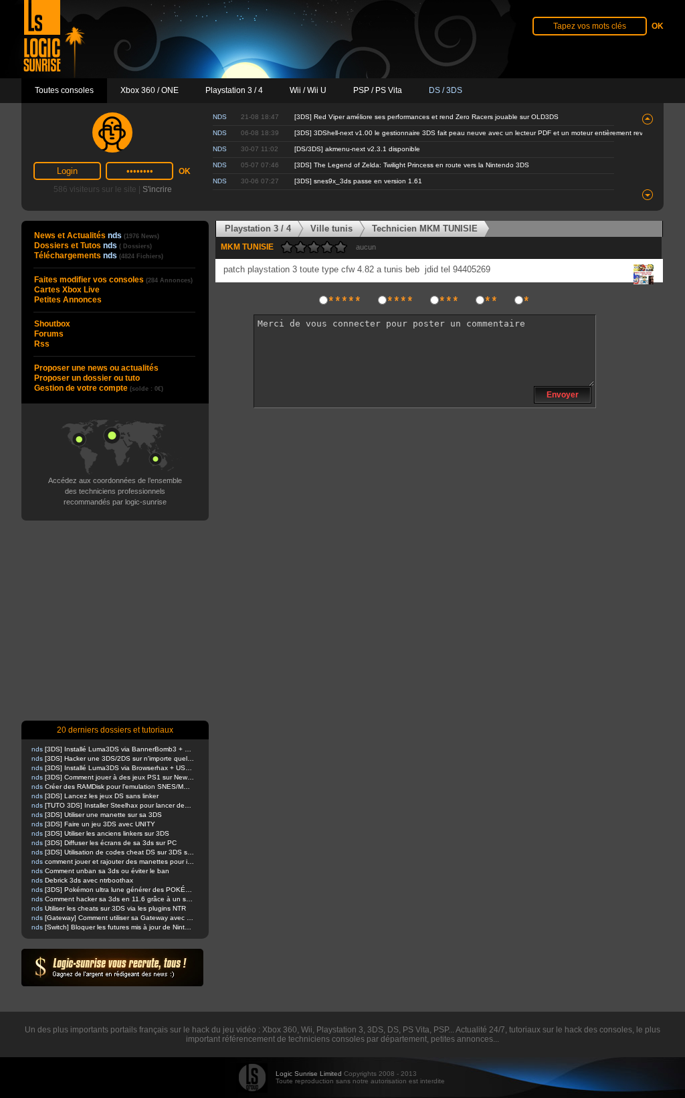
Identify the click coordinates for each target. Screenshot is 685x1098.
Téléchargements (98, 255)
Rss (42, 344)
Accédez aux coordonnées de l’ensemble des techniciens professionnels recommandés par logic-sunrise (115, 491)
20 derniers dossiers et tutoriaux (115, 730)
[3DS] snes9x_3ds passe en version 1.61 (358, 181)
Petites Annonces (68, 299)
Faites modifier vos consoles (113, 279)
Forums (49, 334)
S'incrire (157, 189)
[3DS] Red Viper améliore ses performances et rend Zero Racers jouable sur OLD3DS (426, 116)
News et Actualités (96, 235)
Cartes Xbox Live (67, 289)
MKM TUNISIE (247, 247)
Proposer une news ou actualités (96, 368)
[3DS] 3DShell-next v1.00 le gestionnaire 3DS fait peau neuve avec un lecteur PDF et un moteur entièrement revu (470, 132)
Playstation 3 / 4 (258, 228)
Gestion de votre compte (98, 388)
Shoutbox (52, 324)
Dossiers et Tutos (93, 245)
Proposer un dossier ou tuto (87, 378)
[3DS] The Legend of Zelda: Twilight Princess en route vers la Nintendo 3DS (411, 165)
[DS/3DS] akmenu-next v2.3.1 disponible (357, 149)
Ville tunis (331, 228)
